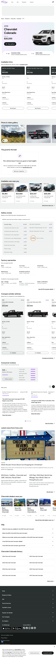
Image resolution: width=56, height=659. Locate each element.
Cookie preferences (34, 653)
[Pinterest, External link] (35, 628)
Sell (17, 2)
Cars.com (9, 652)
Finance (31, 2)
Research (24, 2)
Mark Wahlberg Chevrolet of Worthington (31, 510)
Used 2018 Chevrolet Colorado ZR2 (48, 196)
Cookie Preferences (5, 644)
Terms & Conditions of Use (7, 635)
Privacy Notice (4, 638)
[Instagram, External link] (32, 628)
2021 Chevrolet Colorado (36, 562)
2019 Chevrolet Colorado (36, 575)
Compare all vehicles (47, 358)
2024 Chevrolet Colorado (9, 569)
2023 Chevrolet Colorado (9, 575)
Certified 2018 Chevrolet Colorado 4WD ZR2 (34, 196)
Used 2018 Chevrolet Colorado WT (6, 196)
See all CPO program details (45, 289)
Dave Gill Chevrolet (18, 509)
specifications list (27, 167)
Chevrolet (13, 18)
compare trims (24, 64)
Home (2, 18)
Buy (12, 2)
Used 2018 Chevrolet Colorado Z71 (20, 196)
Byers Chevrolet (43, 509)
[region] (28, 651)
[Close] (54, 646)
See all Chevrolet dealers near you (44, 520)
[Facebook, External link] (27, 628)
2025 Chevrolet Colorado (9, 562)
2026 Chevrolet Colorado (9, 556)
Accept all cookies (47, 653)
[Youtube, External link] (29, 628)
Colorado (19, 18)
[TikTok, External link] (24, 628)
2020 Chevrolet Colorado (36, 569)
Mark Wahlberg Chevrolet (5, 510)
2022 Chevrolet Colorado (36, 556)
